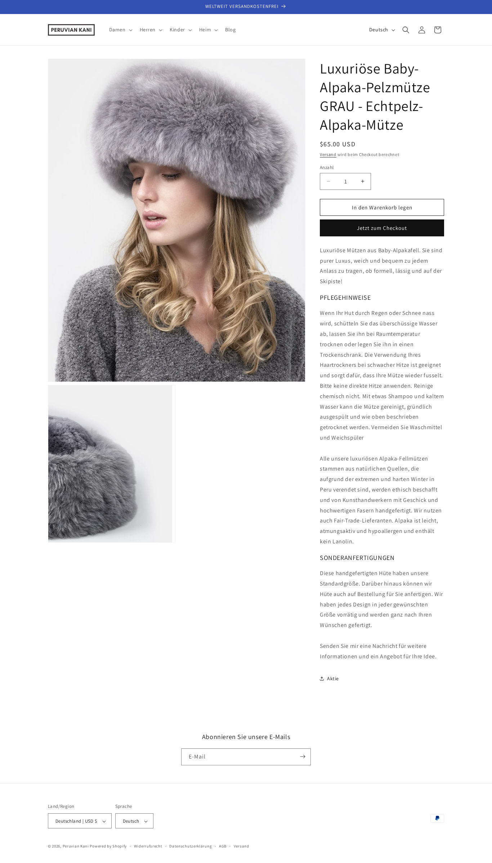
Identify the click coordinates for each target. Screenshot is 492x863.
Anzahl (327, 167)
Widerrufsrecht (148, 846)
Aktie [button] (333, 678)
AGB (223, 846)
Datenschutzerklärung (190, 846)
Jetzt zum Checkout (382, 227)
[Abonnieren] (302, 756)
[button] (120, 29)
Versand (328, 154)
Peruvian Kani (76, 846)
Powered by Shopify (108, 846)
